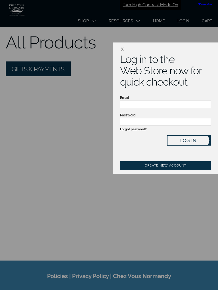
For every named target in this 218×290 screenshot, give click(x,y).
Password (128, 115)
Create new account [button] (165, 165)
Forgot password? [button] (133, 129)
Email (124, 98)
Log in (188, 140)
